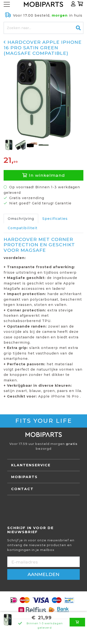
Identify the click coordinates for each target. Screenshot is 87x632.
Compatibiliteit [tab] (22, 228)
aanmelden (43, 574)
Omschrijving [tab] (21, 218)
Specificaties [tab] (55, 218)
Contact (22, 489)
